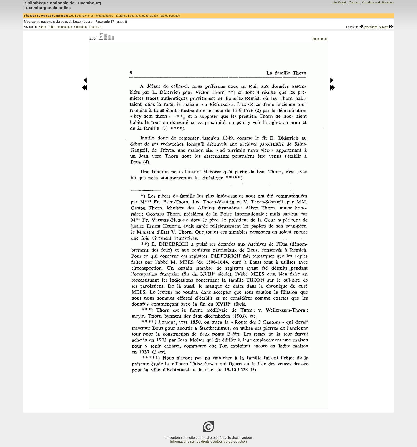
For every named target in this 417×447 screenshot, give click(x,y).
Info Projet (339, 2)
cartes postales (170, 15)
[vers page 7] (85, 82)
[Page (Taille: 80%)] (105, 38)
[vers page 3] (84, 90)
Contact (354, 2)
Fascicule (95, 26)
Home (42, 26)
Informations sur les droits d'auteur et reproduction (208, 441)
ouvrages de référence (144, 15)
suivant (384, 27)
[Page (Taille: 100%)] (101, 38)
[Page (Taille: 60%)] (109, 38)
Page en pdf (320, 38)
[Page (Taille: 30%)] (113, 38)
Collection (80, 26)
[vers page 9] (331, 82)
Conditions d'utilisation (378, 2)
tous (71, 15)
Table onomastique (60, 26)
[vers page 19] (332, 90)
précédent (370, 27)
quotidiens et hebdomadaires (95, 15)
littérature (121, 15)
